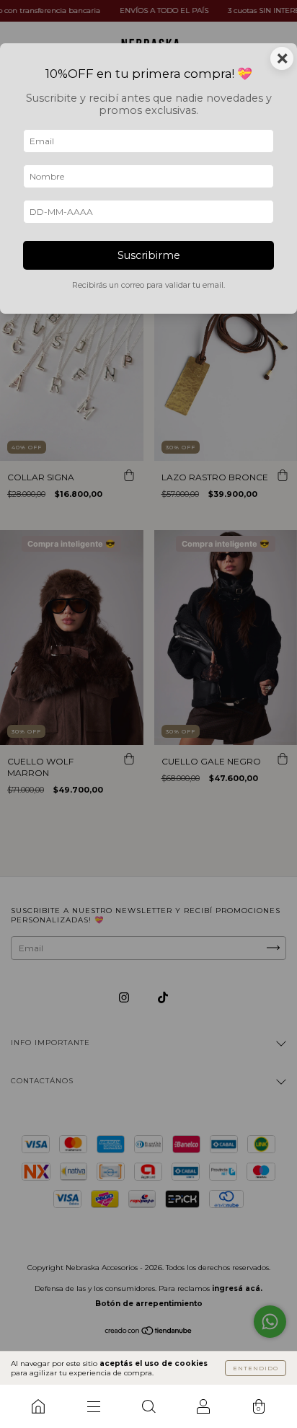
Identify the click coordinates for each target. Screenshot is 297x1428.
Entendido (255, 1368)
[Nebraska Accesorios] (38, 1406)
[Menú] (93, 1406)
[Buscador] (148, 1406)
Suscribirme (149, 255)
